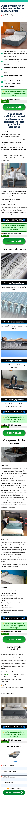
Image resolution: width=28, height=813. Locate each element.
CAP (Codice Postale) (7, 782)
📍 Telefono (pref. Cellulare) (9, 771)
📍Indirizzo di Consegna (8, 777)
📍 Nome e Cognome (7, 766)
